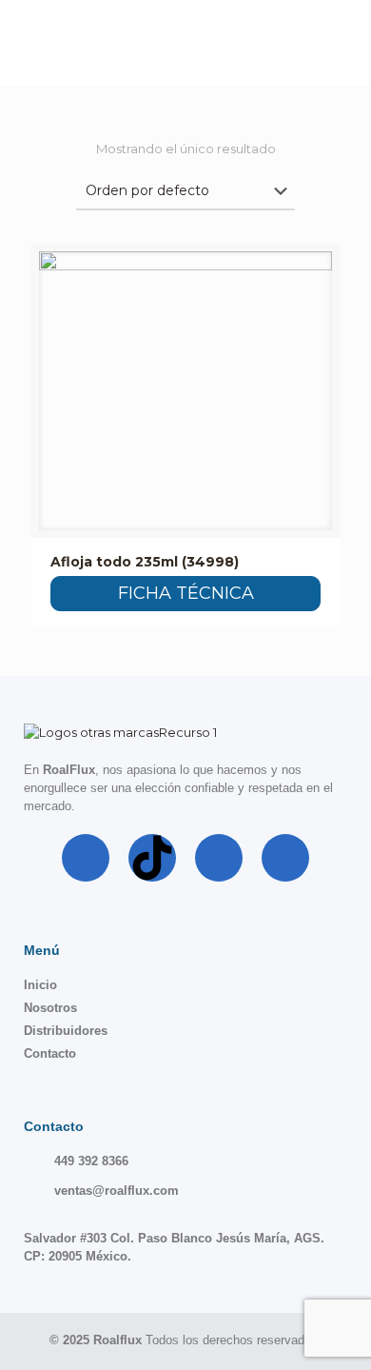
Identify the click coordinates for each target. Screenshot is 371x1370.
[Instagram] (219, 858)
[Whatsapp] (285, 858)
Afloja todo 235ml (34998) (144, 561)
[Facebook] (85, 858)
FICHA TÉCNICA (186, 593)
